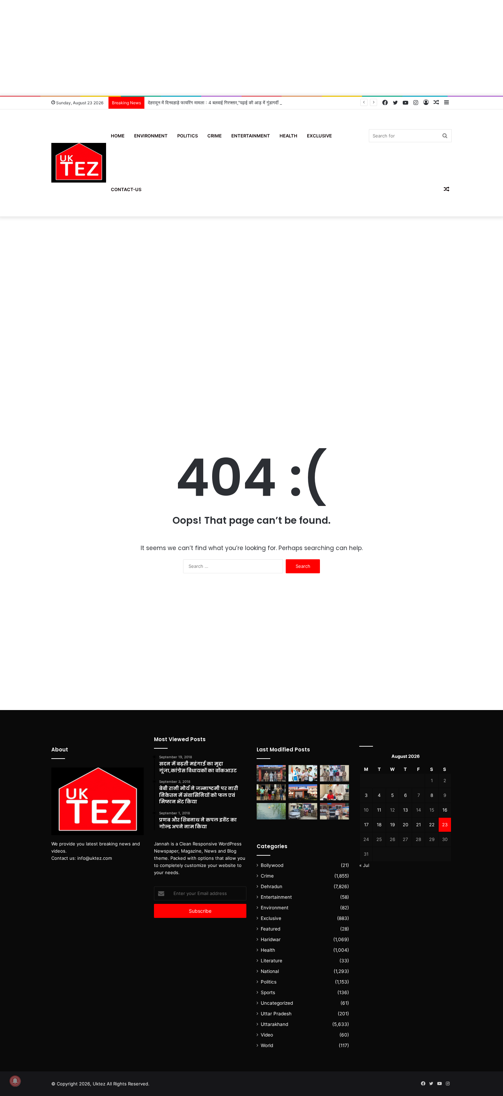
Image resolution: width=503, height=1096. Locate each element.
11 (379, 810)
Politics (187, 135)
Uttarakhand (274, 1024)
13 (405, 810)
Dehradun (271, 886)
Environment (151, 135)
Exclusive (319, 135)
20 (405, 824)
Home (118, 135)
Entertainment (250, 135)
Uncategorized (277, 1003)
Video (267, 1035)
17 (366, 824)
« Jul (364, 865)
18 (379, 824)
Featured (270, 929)
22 (432, 824)
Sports (268, 992)
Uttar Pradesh (276, 1013)
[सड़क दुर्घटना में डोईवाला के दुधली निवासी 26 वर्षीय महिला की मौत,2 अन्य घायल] (271, 773)
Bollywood (272, 865)
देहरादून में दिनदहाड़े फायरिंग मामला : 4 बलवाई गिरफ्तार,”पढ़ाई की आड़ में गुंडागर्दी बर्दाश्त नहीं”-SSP (228, 102)
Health (288, 135)
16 (444, 810)
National (270, 971)
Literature (271, 960)
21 (418, 824)
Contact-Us (126, 189)
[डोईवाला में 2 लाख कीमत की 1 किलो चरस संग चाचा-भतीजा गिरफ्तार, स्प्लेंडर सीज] (271, 792)
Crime (214, 135)
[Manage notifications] (15, 1080)
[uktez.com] (78, 163)
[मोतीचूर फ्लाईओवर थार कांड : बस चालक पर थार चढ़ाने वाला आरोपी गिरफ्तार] (334, 811)
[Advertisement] (251, 48)
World (267, 1045)
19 (392, 824)
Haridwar (271, 939)
